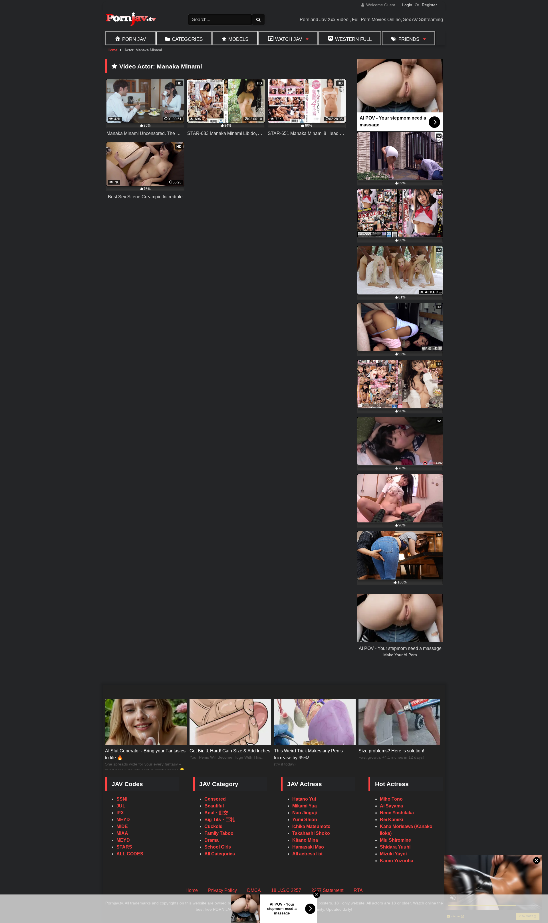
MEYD (123, 819)
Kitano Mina (305, 840)
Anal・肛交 (216, 812)
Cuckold (213, 826)
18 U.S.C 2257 (286, 890)
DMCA (254, 890)
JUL (120, 805)
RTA (358, 890)
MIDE (122, 826)
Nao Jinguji (304, 812)
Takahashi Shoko (311, 833)
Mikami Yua (304, 805)
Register (429, 5)
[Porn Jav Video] (130, 20)
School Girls (217, 847)
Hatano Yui (304, 799)
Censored (215, 799)
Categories (187, 39)
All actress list (307, 853)
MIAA (122, 833)
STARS (124, 847)
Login (407, 5)
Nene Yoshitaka (397, 812)
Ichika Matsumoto (311, 826)
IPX (120, 812)
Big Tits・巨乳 (219, 819)
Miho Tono (391, 799)
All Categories (219, 853)
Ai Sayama (391, 805)
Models (238, 39)
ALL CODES (129, 853)
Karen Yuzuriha (396, 860)
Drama (211, 840)
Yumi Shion (304, 819)
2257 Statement (327, 890)
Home (112, 50)
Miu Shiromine (395, 840)
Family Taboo (218, 833)
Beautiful (214, 805)
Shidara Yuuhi (395, 847)
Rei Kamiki (391, 819)
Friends (408, 39)
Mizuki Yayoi (393, 853)
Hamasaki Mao (308, 847)
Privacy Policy (222, 890)
